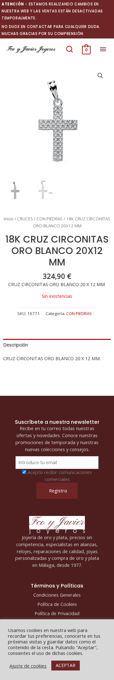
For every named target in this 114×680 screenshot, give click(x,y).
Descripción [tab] (15, 344)
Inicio (9, 219)
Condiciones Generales (57, 595)
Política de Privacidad (57, 613)
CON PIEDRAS (49, 219)
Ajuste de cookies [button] (28, 666)
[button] (69, 49)
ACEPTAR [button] (65, 665)
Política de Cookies (57, 604)
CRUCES (25, 219)
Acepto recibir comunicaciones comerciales (60, 475)
